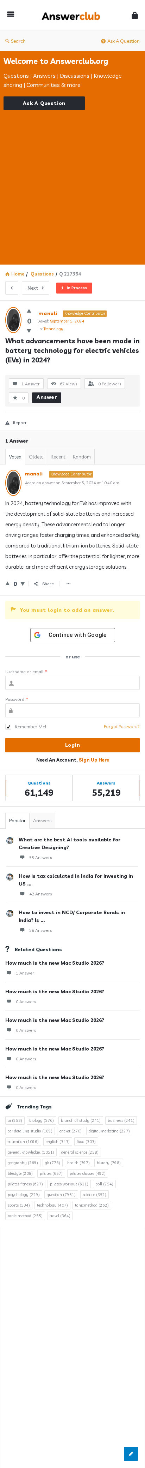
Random (82, 457)
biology (41, 1120)
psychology (24, 1194)
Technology (53, 328)
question (61, 1194)
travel (60, 1215)
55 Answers (40, 857)
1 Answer (25, 973)
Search (18, 41)
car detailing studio (30, 1131)
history (109, 1162)
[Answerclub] (73, 15)
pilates (51, 1173)
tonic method (25, 1215)
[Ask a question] (131, 1454)
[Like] (29, 310)
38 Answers (40, 930)
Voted (15, 457)
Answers (42, 820)
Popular (17, 820)
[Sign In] (135, 15)
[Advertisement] (72, 183)
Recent (58, 457)
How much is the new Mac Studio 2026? (54, 963)
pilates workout (69, 1184)
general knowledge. (31, 1152)
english (58, 1141)
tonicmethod (92, 1205)
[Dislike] (29, 331)
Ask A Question (123, 41)
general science (80, 1152)
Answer (47, 397)
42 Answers (40, 893)
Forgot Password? (122, 726)
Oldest (36, 457)
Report (19, 422)
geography (23, 1162)
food (86, 1141)
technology (52, 1205)
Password (16, 699)
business (121, 1120)
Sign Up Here (94, 760)
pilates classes (88, 1173)
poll (104, 1184)
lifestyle (20, 1173)
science (94, 1194)
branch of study (81, 1120)
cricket (70, 1131)
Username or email (26, 671)
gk (52, 1162)
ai (15, 1120)
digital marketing (109, 1131)
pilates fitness (25, 1184)
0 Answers (26, 1001)
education (23, 1141)
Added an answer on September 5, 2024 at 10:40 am (72, 482)
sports (19, 1205)
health (78, 1162)
